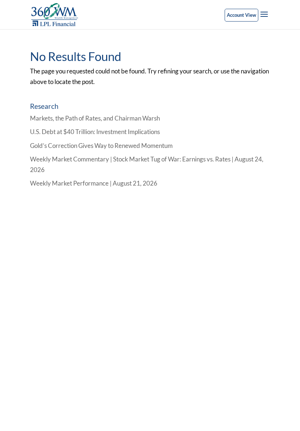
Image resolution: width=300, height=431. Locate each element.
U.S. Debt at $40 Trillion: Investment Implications (95, 132)
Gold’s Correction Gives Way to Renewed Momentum (101, 145)
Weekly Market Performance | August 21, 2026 (93, 183)
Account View (241, 15)
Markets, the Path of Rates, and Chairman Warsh (95, 118)
